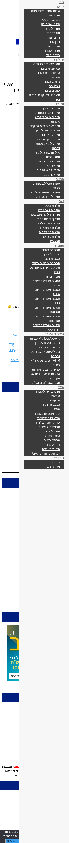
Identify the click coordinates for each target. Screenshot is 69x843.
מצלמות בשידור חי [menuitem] (48, 418)
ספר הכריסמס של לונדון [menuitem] (45, 192)
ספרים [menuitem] (60, 179)
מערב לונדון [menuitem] (53, 46)
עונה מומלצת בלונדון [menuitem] (47, 413)
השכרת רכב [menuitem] (52, 258)
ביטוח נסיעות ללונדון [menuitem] (47, 343)
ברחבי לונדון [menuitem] (52, 55)
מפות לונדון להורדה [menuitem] (48, 196)
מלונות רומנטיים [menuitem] (50, 227)
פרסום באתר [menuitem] (52, 466)
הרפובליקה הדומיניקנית (15, 771)
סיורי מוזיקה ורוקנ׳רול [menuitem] (47, 139)
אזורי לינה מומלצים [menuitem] (48, 223)
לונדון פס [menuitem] (54, 86)
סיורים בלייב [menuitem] (52, 165)
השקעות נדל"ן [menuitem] (51, 404)
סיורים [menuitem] (60, 103)
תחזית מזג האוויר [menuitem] (49, 427)
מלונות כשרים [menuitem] (51, 236)
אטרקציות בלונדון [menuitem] (49, 68)
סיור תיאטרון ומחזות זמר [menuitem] (45, 112)
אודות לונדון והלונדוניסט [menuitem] (45, 11)
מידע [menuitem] (61, 387)
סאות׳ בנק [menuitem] (53, 33)
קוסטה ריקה (7, 766)
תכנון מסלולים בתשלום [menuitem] (46, 382)
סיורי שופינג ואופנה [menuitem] (48, 170)
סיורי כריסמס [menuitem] (51, 174)
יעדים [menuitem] (60, 6)
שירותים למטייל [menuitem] (54, 334)
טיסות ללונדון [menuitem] (52, 254)
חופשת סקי (15, 775)
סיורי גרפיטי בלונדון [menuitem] (48, 130)
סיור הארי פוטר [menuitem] (50, 134)
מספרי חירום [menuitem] (52, 440)
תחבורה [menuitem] (59, 245)
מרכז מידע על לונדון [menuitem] (48, 391)
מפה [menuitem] (57, 409)
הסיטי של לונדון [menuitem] (50, 24)
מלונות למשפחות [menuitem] (49, 232)
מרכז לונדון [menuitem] (53, 15)
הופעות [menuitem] (55, 396)
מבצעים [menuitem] (55, 241)
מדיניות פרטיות (16, 840)
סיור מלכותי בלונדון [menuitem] (48, 161)
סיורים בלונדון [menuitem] (51, 108)
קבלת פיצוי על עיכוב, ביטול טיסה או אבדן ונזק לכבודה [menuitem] (45, 352)
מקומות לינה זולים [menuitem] (49, 210)
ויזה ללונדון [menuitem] (53, 444)
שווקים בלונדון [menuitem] (51, 90)
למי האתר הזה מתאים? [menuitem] (45, 453)
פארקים (17, 350)
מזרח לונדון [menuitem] (53, 28)
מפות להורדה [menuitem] (51, 431)
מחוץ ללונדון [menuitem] (52, 50)
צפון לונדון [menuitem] (54, 42)
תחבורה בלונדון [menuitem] (50, 250)
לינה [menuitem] (61, 201)
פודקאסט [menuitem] (54, 400)
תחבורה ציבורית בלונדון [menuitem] (45, 263)
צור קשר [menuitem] (59, 458)
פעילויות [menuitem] (59, 59)
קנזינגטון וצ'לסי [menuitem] (51, 19)
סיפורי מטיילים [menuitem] (51, 449)
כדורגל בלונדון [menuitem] (51, 81)
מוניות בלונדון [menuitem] (52, 276)
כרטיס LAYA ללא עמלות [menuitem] (45, 338)
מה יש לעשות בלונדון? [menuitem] (46, 64)
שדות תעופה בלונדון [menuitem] (48, 422)
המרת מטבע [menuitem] (52, 435)
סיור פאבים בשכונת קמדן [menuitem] (44, 126)
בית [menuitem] (61, 2)
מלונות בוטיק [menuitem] (52, 205)
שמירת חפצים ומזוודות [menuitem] (46, 369)
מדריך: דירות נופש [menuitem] (48, 219)
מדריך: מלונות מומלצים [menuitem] (45, 214)
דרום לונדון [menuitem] (53, 37)
